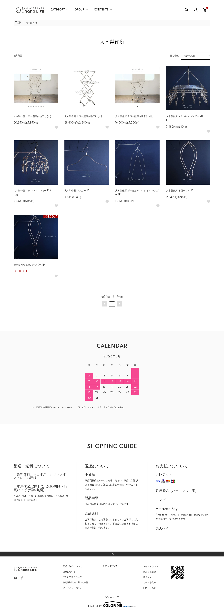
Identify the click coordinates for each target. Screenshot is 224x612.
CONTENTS (101, 10)
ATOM (113, 566)
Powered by (95, 606)
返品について (69, 572)
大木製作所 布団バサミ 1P (179, 190)
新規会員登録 (149, 572)
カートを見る (149, 582)
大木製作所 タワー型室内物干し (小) (32, 116)
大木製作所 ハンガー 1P (76, 190)
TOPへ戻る (112, 554)
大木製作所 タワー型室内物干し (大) (83, 116)
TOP (18, 23)
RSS (105, 566)
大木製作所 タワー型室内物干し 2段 (134, 116)
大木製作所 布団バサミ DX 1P (29, 265)
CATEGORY (58, 10)
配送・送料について (72, 566)
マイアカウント (150, 566)
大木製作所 (31, 23)
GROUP (79, 10)
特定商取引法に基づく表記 (75, 582)
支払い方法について (72, 577)
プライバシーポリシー (73, 588)
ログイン (147, 577)
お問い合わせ (149, 588)
